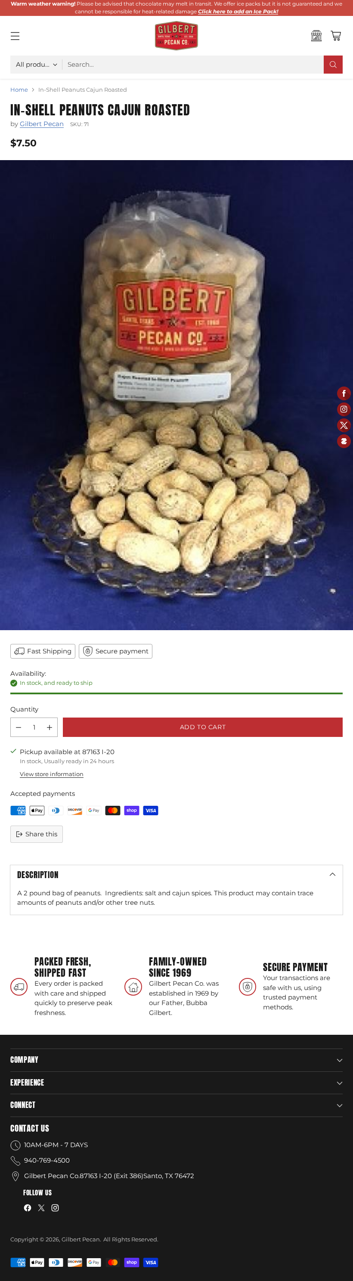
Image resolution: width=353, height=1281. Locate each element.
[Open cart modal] (335, 35)
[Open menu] (15, 35)
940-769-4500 (47, 1160)
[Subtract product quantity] (18, 727)
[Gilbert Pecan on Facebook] (27, 1209)
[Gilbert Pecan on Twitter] (41, 1209)
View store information (52, 773)
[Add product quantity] (49, 727)
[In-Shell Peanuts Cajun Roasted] (176, 395)
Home (19, 89)
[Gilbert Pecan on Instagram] (55, 1209)
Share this (41, 834)
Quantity (24, 709)
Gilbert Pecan (42, 124)
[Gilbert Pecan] (176, 36)
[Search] (333, 65)
